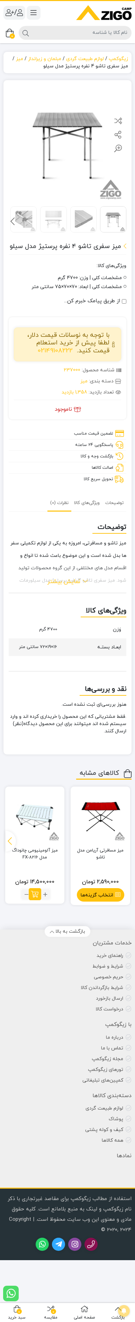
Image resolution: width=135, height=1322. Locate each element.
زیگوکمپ (118, 59)
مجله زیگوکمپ (107, 1059)
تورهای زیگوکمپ (105, 1069)
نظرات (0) (59, 503)
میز (19, 59)
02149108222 (55, 350)
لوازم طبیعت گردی (85, 59)
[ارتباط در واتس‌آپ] (11, 1293)
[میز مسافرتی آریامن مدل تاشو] (100, 816)
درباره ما (114, 1037)
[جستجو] (26, 33)
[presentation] (12, 221)
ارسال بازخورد (109, 998)
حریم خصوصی (108, 977)
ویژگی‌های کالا (87, 503)
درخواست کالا (109, 1009)
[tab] (114, 503)
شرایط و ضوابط (107, 966)
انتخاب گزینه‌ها (97, 895)
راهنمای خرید (110, 955)
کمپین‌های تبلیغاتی (102, 1080)
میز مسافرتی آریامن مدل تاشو (100, 853)
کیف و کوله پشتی (104, 1129)
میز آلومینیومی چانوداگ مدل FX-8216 (35, 853)
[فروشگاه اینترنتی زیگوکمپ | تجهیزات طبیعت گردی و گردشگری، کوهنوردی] (104, 12)
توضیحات (114, 503)
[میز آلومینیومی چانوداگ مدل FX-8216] (35, 816)
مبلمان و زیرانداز (44, 59)
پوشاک (116, 1119)
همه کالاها (112, 1140)
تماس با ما (112, 1048)
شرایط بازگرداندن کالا (102, 988)
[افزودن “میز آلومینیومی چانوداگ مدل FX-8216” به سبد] (35, 894)
